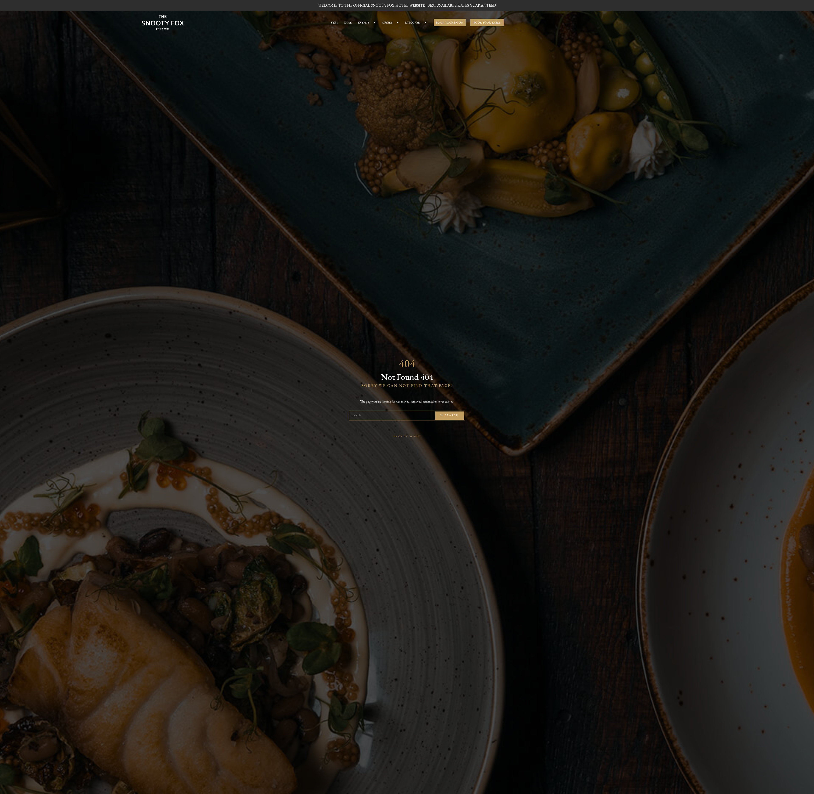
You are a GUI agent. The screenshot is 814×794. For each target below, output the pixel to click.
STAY (334, 22)
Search (451, 415)
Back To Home (407, 436)
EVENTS (363, 22)
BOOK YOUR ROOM (450, 22)
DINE (348, 22)
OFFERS (387, 22)
